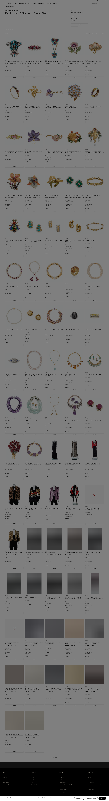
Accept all (102, 798)
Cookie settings (79, 798)
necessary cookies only (91, 798)
